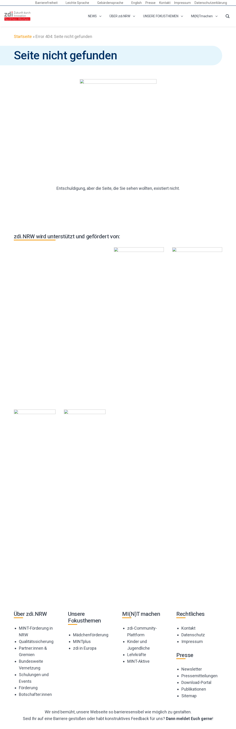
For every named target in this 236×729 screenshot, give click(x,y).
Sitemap (189, 695)
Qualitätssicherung (36, 641)
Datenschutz (193, 634)
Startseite (23, 36)
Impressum (192, 641)
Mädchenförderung (90, 634)
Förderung (28, 687)
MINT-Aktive (138, 661)
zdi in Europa (84, 648)
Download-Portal (196, 682)
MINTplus (82, 641)
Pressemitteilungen (199, 675)
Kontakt (188, 628)
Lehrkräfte (136, 654)
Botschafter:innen (35, 694)
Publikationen (193, 689)
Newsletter (191, 669)
